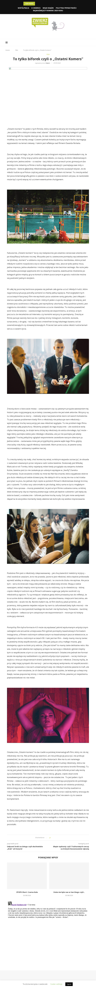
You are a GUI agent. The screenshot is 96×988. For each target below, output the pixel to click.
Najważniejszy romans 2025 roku (48, 10)
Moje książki (48, 8)
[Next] (40, 4)
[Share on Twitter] (56, 838)
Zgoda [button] (69, 984)
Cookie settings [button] (56, 984)
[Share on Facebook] (54, 838)
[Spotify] (53, 34)
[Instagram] (46, 34)
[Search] (89, 42)
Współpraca (23, 8)
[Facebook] (43, 34)
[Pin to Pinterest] (58, 838)
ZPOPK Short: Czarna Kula (27, 892)
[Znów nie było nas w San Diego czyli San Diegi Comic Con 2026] (69, 876)
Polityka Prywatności (66, 8)
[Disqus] (48, 930)
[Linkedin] (49, 34)
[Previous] (37, 4)
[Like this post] (51, 838)
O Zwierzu (36, 8)
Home (8, 50)
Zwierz (48, 63)
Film (16, 50)
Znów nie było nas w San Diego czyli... (69, 892)
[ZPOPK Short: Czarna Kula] (27, 876)
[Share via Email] (60, 838)
